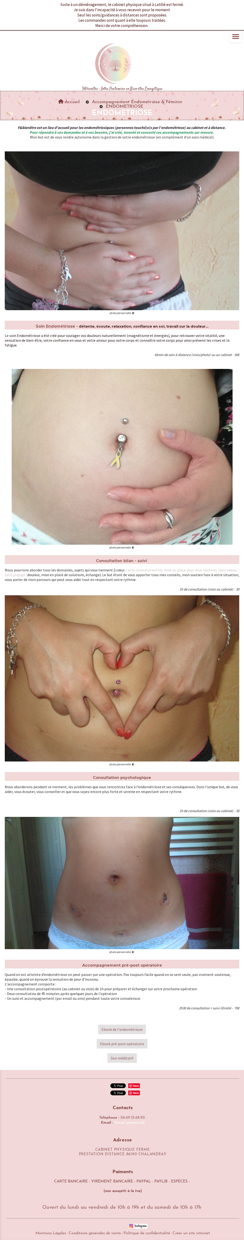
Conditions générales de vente (95, 1233)
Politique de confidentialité (147, 1233)
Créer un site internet (191, 1233)
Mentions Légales (51, 1233)
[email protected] (129, 1123)
